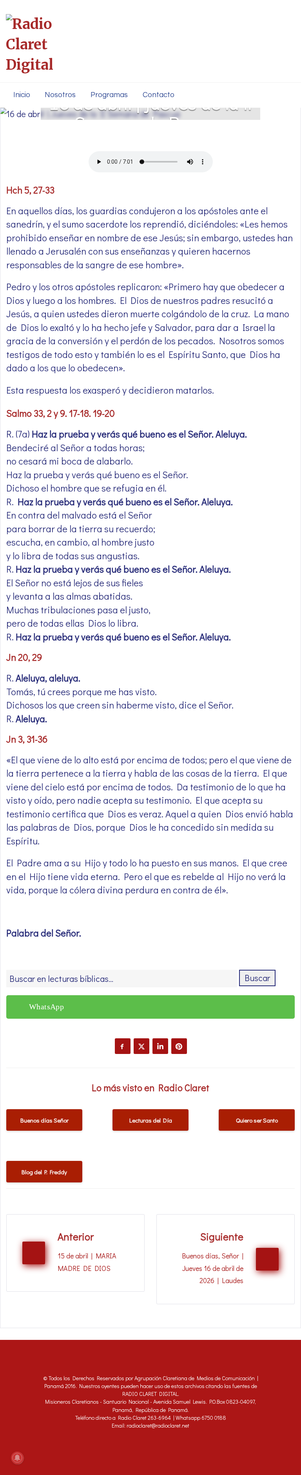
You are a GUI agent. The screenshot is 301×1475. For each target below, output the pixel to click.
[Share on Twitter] (141, 1046)
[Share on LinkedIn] (160, 1046)
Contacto (158, 95)
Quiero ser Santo (257, 1120)
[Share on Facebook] (123, 1046)
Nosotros (60, 95)
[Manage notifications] (17, 1458)
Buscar (257, 977)
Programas (109, 95)
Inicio (21, 95)
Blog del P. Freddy (44, 1172)
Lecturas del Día (150, 1120)
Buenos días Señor (44, 1120)
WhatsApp (46, 1006)
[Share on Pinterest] (179, 1046)
